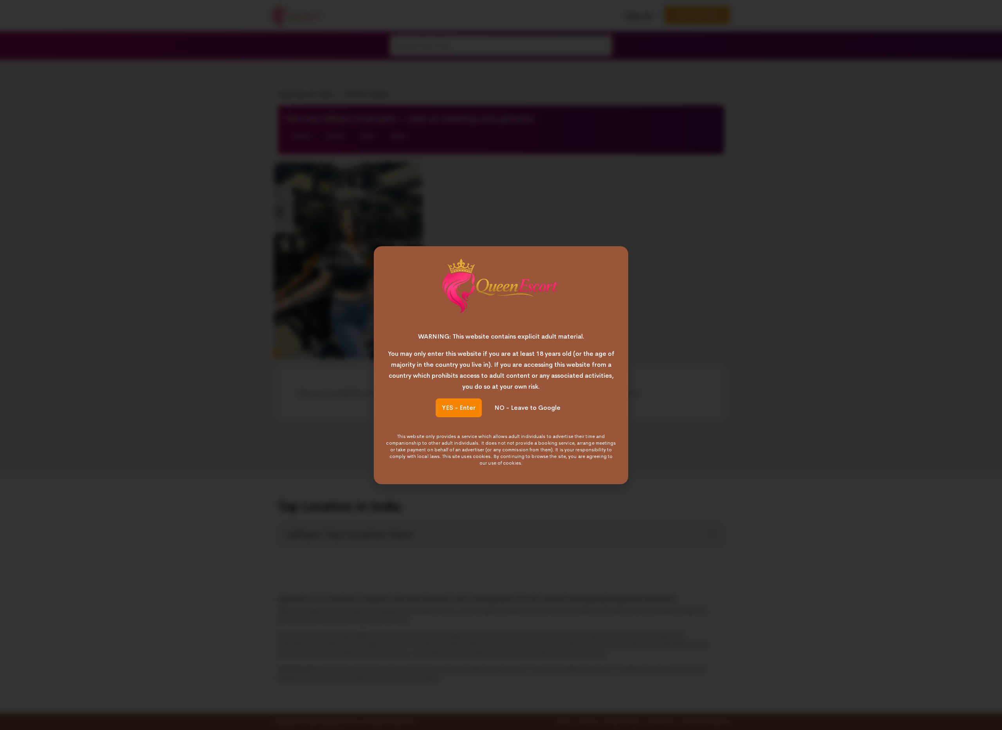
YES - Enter (459, 408)
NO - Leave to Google (527, 408)
